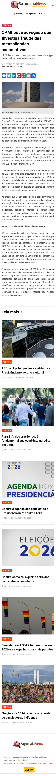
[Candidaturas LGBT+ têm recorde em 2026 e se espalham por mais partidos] (28, 615)
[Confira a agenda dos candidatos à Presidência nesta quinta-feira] (28, 479)
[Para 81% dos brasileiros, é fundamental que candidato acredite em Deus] (28, 407)
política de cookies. (46, 763)
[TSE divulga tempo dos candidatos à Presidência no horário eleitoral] (28, 339)
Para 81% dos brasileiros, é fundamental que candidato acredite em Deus (26, 441)
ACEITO (29, 770)
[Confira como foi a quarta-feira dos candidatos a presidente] (28, 547)
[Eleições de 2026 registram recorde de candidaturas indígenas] (28, 684)
